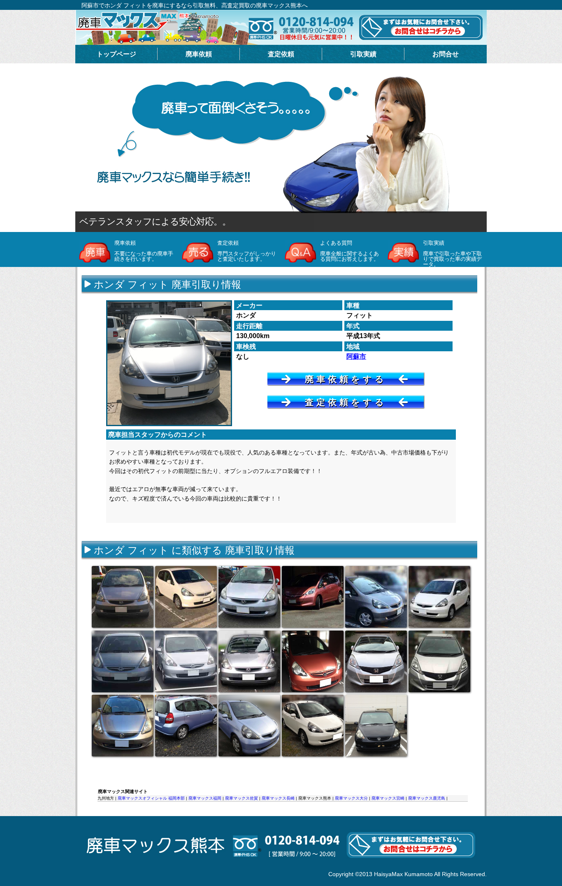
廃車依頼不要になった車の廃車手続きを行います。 (143, 251)
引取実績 (363, 54)
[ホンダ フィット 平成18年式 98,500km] (313, 661)
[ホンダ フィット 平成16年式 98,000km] (122, 725)
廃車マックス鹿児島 (426, 798)
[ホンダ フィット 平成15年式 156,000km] (376, 597)
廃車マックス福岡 (204, 798)
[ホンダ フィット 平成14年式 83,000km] (122, 597)
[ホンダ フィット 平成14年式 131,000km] (186, 725)
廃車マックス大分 (351, 798)
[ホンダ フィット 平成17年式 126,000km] (122, 661)
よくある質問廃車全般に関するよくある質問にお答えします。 (349, 251)
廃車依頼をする (346, 379)
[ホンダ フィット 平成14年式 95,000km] (376, 725)
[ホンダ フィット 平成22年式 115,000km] (376, 661)
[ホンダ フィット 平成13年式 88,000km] (249, 661)
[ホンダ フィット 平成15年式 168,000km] (249, 597)
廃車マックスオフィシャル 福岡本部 (151, 798)
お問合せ (445, 54)
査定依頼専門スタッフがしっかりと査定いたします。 (246, 251)
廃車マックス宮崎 (388, 798)
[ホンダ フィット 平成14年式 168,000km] (439, 597)
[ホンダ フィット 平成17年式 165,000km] (186, 661)
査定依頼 (281, 54)
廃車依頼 (199, 54)
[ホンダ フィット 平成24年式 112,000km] (313, 597)
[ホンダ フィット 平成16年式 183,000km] (186, 597)
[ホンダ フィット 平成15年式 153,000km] (249, 725)
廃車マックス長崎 (278, 798)
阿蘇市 (356, 356)
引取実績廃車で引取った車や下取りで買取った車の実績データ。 (452, 253)
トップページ (116, 54)
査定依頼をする (346, 402)
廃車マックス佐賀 (241, 798)
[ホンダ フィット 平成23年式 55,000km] (439, 661)
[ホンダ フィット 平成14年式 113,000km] (313, 725)
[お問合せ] (280, 867)
